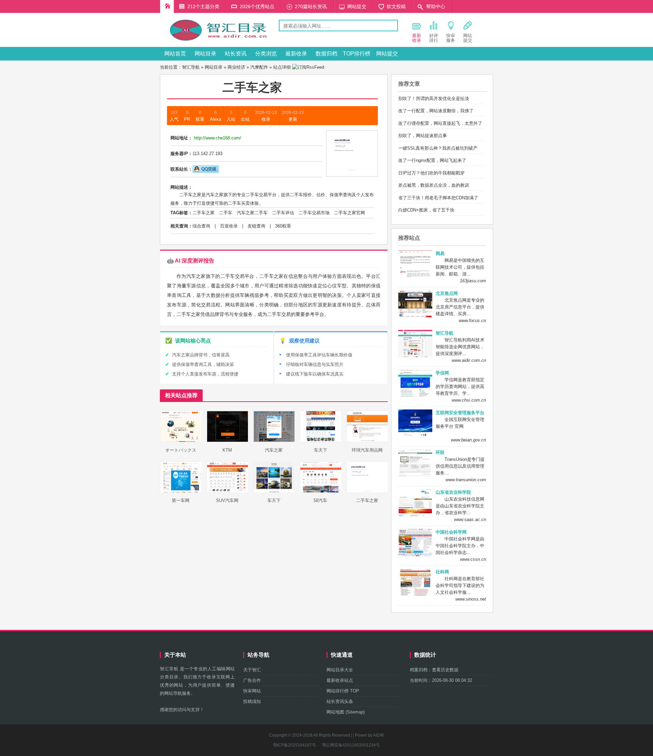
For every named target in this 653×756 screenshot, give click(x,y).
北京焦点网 (447, 293)
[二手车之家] (367, 491)
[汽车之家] (274, 440)
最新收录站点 (339, 680)
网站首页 (175, 53)
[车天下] (321, 440)
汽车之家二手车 (252, 212)
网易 (440, 253)
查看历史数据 (445, 669)
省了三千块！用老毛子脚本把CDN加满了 (438, 197)
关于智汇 (252, 669)
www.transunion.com (466, 479)
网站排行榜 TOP (342, 690)
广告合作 (252, 680)
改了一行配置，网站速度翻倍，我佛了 (435, 110)
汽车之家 (274, 450)
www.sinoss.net (470, 599)
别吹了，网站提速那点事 (422, 135)
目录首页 (167, 6)
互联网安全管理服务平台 (460, 412)
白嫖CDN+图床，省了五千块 (426, 210)
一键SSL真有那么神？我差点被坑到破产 (438, 148)
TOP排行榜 (356, 53)
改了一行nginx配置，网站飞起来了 (432, 160)
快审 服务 (450, 38)
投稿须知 (252, 701)
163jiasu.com (473, 280)
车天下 (320, 450)
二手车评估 (283, 212)
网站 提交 (467, 38)
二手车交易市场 (314, 212)
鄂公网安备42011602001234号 (351, 745)
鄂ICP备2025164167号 (294, 745)
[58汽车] (321, 491)
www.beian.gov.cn (468, 439)
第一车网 (180, 500)
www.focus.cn (472, 320)
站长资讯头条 (339, 701)
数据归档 (326, 53)
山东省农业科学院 (453, 492)
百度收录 (229, 226)
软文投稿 (396, 6)
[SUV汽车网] (227, 491)
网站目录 (205, 53)
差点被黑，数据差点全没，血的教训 (433, 185)
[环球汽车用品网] (367, 440)
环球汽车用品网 (367, 450)
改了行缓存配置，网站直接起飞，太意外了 (440, 123)
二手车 (225, 212)
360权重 (283, 226)
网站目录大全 (339, 669)
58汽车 (320, 500)
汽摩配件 (259, 67)
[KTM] (227, 440)
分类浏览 (266, 53)
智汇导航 (191, 67)
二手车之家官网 (349, 212)
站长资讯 (236, 53)
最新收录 (296, 53)
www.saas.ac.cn (470, 519)
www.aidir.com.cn (469, 360)
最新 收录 (416, 38)
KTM (227, 450)
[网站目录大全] (219, 42)
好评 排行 (433, 38)
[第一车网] (181, 491)
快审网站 (252, 690)
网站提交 (356, 6)
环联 (440, 452)
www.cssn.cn (473, 559)
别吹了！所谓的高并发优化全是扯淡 (433, 98)
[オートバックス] (181, 440)
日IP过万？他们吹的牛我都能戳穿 (431, 172)
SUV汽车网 (227, 500)
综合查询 (201, 226)
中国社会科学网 (451, 532)
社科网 (442, 571)
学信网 (442, 372)
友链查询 (256, 226)
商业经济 (236, 67)
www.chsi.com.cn (469, 400)
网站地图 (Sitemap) (345, 712)
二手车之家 (203, 212)
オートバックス (180, 450)
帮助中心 (435, 6)
